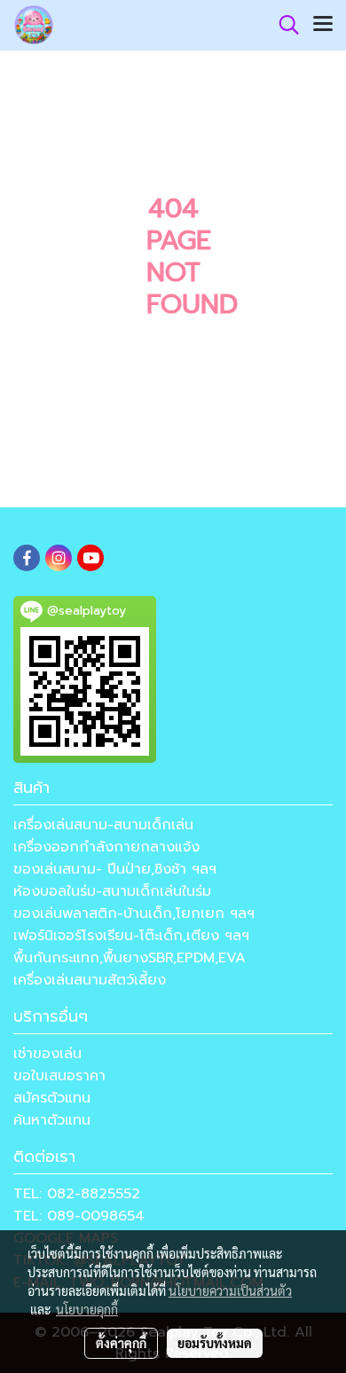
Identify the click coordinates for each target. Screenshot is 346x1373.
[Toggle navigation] (322, 24)
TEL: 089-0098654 (79, 1216)
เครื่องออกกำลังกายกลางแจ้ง (106, 847)
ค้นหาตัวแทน (51, 1120)
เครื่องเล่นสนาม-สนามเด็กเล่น (103, 825)
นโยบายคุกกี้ (87, 1309)
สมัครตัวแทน (51, 1098)
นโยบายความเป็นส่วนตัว (230, 1290)
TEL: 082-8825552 (76, 1193)
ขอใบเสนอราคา (59, 1076)
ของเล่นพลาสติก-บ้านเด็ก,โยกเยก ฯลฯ (134, 913)
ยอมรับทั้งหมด (214, 1343)
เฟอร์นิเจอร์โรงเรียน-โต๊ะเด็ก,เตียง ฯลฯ (131, 935)
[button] (283, 25)
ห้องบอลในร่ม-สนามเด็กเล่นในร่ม (112, 891)
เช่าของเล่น (47, 1053)
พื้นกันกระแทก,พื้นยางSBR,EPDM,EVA (129, 958)
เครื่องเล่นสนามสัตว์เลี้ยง (89, 980)
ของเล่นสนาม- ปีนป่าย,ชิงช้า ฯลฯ (114, 869)
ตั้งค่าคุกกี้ (121, 1343)
